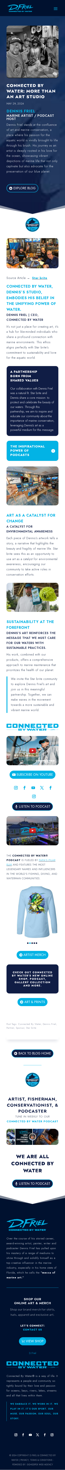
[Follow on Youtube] (33, 787)
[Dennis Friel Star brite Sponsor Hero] (32, 267)
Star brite (39, 278)
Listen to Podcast (34, 806)
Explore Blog (24, 188)
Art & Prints (34, 1002)
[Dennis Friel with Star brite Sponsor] (32, 504)
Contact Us (32, 1329)
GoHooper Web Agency (40, 1464)
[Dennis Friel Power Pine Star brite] (32, 611)
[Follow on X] (42, 787)
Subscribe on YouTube (34, 774)
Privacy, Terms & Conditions (36, 1460)
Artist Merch (34, 955)
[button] (28, 943)
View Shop (35, 1341)
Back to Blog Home (34, 1053)
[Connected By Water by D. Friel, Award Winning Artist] (32, 232)
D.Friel (32, 1353)
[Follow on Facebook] (24, 787)
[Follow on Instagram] (16, 787)
